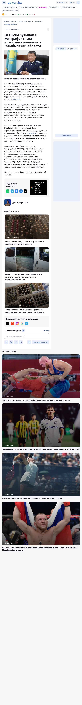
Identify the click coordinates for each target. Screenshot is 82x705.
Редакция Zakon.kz (10, 24)
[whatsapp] (8, 191)
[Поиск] (78, 2)
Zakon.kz (16, 99)
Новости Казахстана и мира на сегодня (18, 22)
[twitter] (25, 191)
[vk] (21, 191)
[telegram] (12, 191)
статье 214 (31, 133)
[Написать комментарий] (26, 336)
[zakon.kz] (15, 2)
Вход (47, 330)
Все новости (38, 22)
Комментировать (40, 342)
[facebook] (16, 191)
